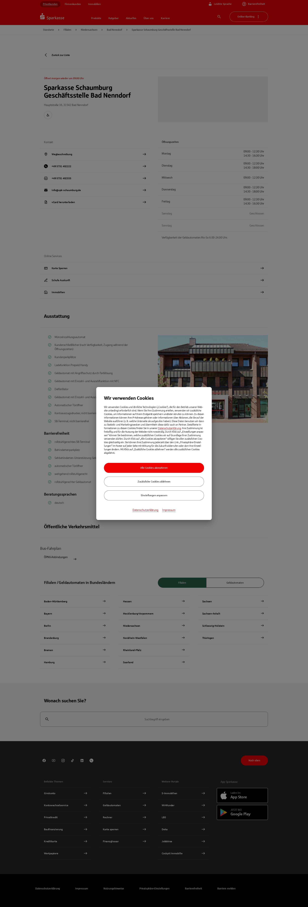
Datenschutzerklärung (169, 428)
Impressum (168, 510)
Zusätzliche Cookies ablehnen (154, 481)
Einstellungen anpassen (154, 495)
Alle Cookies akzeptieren (154, 467)
